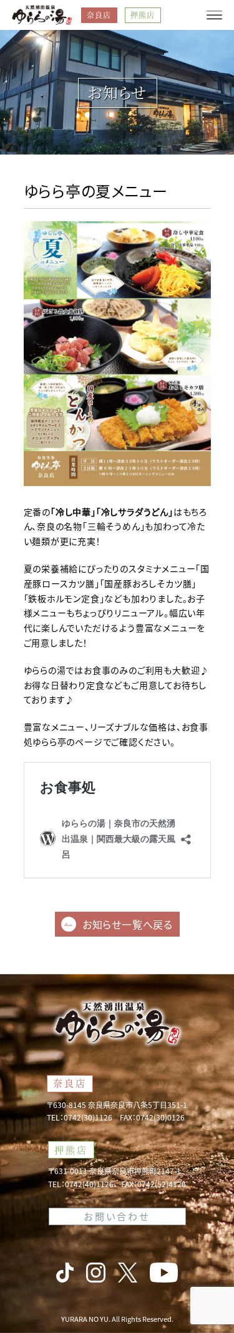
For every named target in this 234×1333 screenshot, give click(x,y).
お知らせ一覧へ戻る (127, 924)
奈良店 (99, 14)
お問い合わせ (117, 1216)
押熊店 (142, 14)
